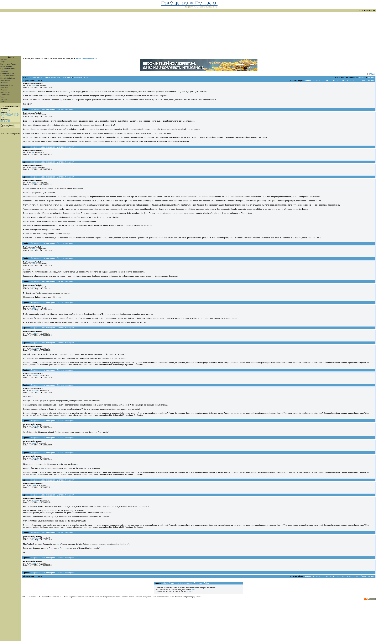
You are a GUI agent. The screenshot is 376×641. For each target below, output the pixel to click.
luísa (34, 249)
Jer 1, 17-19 (5, 110)
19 (347, 81)
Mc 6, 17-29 (5, 121)
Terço (2, 97)
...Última (363, 81)
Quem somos (5, 92)
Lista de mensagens (52, 77)
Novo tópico (67, 77)
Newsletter (4, 87)
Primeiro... (317, 81)
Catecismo (4, 71)
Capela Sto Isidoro (11, 106)
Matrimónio (4, 83)
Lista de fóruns (36, 77)
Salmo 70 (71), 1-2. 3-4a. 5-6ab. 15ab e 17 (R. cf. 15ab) (10, 115)
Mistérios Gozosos (8, 127)
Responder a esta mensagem (43, 109)
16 (337, 81)
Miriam (34, 115)
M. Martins (36, 538)
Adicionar (3, 59)
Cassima (35, 333)
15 (334, 81)
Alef (33, 167)
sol (33, 152)
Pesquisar (78, 77)
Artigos (2, 62)
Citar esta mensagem (65, 109)
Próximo (371, 77)
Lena (34, 443)
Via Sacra (3, 101)
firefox (34, 85)
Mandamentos (5, 80)
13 (327, 81)
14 (330, 81)
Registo (190, 591)
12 (323, 81)
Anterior (362, 77)
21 (354, 81)
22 (357, 81)
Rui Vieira (35, 348)
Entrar (86, 77)
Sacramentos (5, 94)
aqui (193, 589)
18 (343, 81)
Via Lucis (3, 99)
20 (350, 81)
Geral (373, 74)
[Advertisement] (188, 33)
